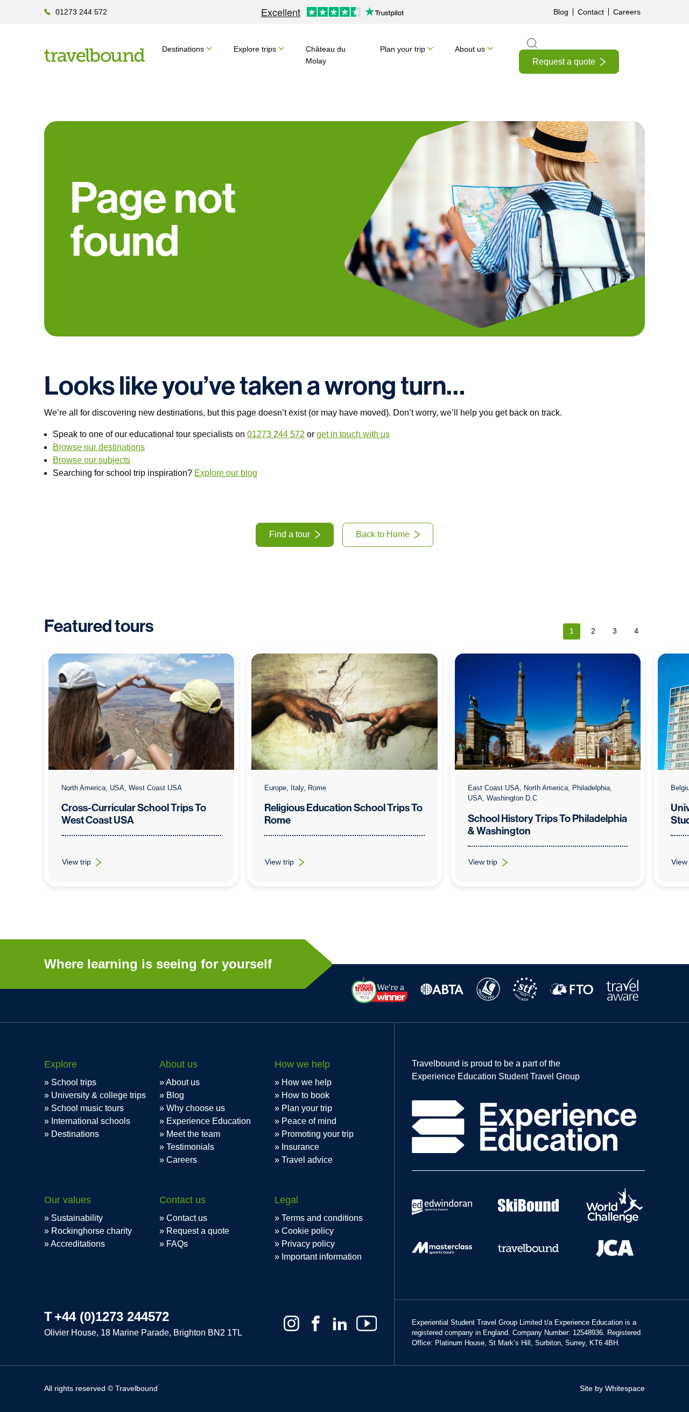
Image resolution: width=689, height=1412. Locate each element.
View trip (88, 865)
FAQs (177, 1243)
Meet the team (193, 1134)
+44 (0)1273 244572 (111, 1316)
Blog (560, 12)
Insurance (300, 1146)
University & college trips (98, 1095)
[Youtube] (366, 1323)
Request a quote (563, 61)
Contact (591, 12)
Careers (627, 12)
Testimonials (190, 1146)
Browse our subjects (91, 460)
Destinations (183, 49)
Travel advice (307, 1159)
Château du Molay (326, 55)
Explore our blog (225, 472)
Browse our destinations (99, 447)
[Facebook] (316, 1323)
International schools (90, 1121)
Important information (322, 1256)
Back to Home (383, 534)
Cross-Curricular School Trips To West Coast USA (133, 814)
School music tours (87, 1108)
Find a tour (289, 534)
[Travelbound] (94, 55)
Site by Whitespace (612, 1388)
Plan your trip (402, 49)
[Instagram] (291, 1323)
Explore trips (255, 49)
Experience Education (208, 1121)
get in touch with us (353, 434)
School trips (73, 1082)
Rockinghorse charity (91, 1230)
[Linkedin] (340, 1323)
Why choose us (195, 1108)
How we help (307, 1082)
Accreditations (78, 1243)
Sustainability (77, 1218)
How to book (305, 1095)
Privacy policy (308, 1243)
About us (470, 49)
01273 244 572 (81, 12)
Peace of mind (309, 1121)
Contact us (186, 1218)
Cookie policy (308, 1230)
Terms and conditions (322, 1218)
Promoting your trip (318, 1134)
